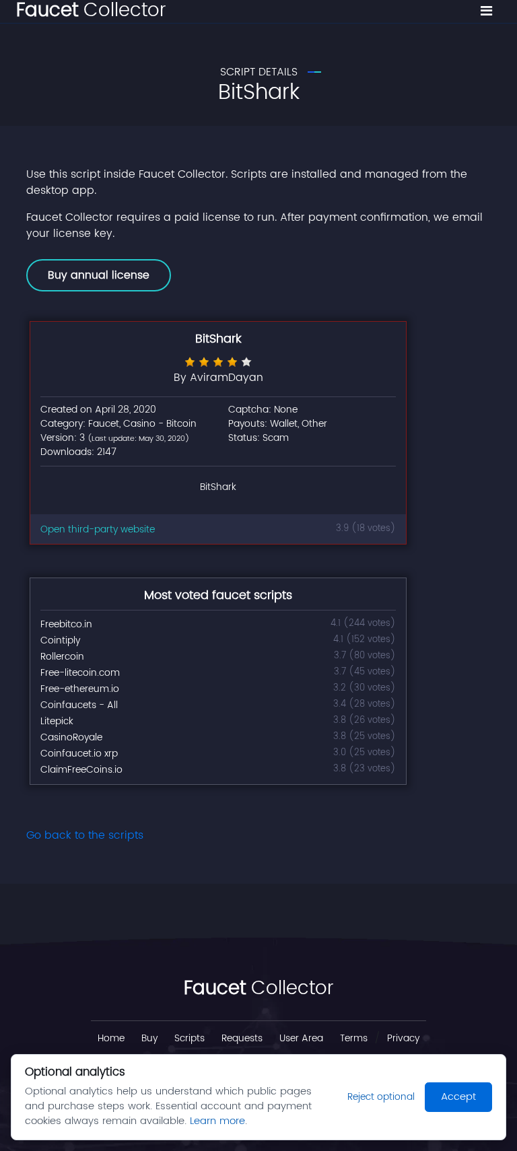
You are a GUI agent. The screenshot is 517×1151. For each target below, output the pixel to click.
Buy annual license (98, 275)
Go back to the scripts (84, 835)
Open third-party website (97, 529)
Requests (242, 1038)
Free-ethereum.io (79, 689)
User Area (301, 1038)
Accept (458, 1096)
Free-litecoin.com (80, 673)
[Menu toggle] (486, 11)
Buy (149, 1038)
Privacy (403, 1038)
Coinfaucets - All (79, 705)
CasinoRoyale (71, 737)
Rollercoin (62, 656)
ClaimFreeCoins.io (81, 769)
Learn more (217, 1121)
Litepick (56, 721)
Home (111, 1038)
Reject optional (381, 1097)
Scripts (189, 1038)
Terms (354, 1038)
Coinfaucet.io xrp (79, 753)
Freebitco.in (66, 624)
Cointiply (60, 640)
